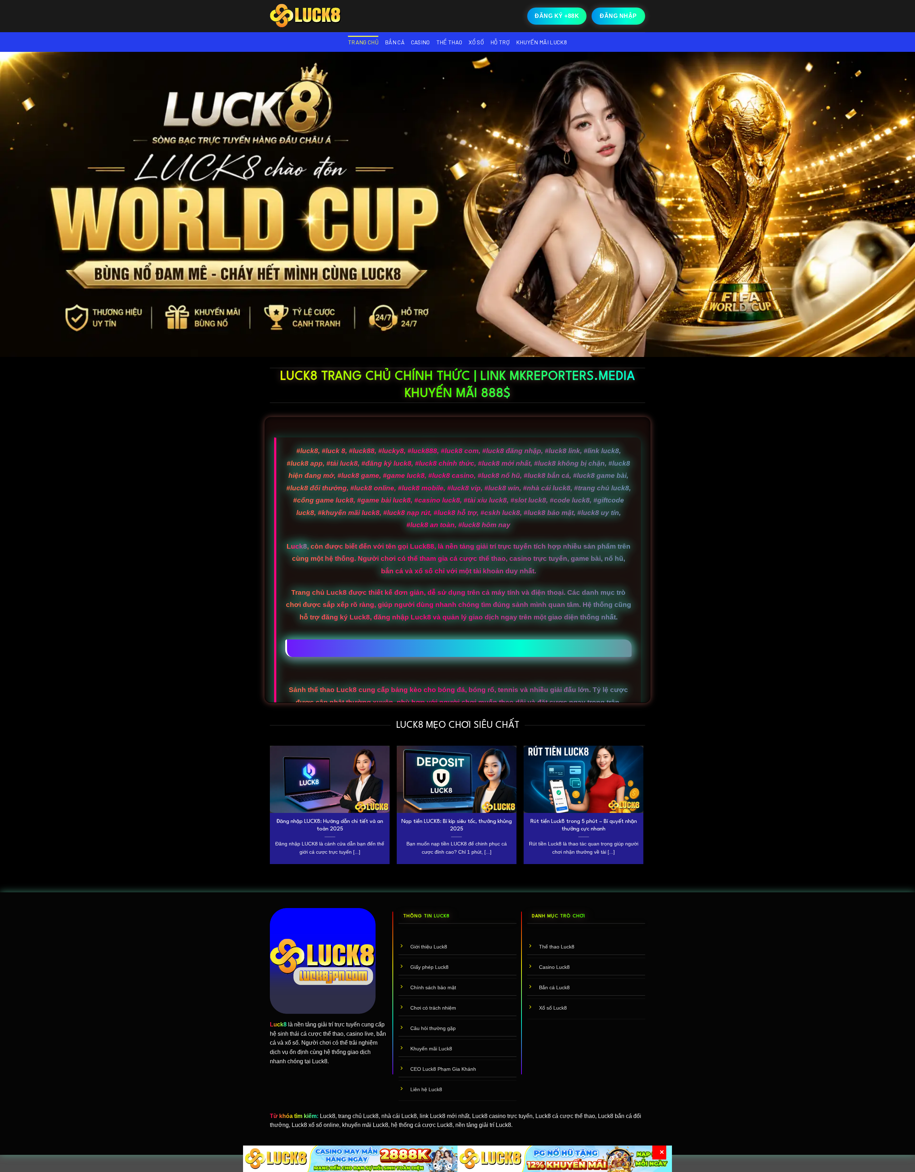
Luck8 (297, 546)
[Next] (643, 807)
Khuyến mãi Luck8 (541, 42)
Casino (420, 42)
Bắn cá (395, 42)
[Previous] (270, 807)
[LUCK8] (305, 16)
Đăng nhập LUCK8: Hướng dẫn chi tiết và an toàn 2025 (330, 825)
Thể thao (449, 42)
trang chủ (363, 42)
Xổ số (476, 42)
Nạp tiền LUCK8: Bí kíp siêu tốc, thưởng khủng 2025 (456, 825)
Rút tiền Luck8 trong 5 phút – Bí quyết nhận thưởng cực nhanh (583, 825)
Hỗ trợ (500, 42)
